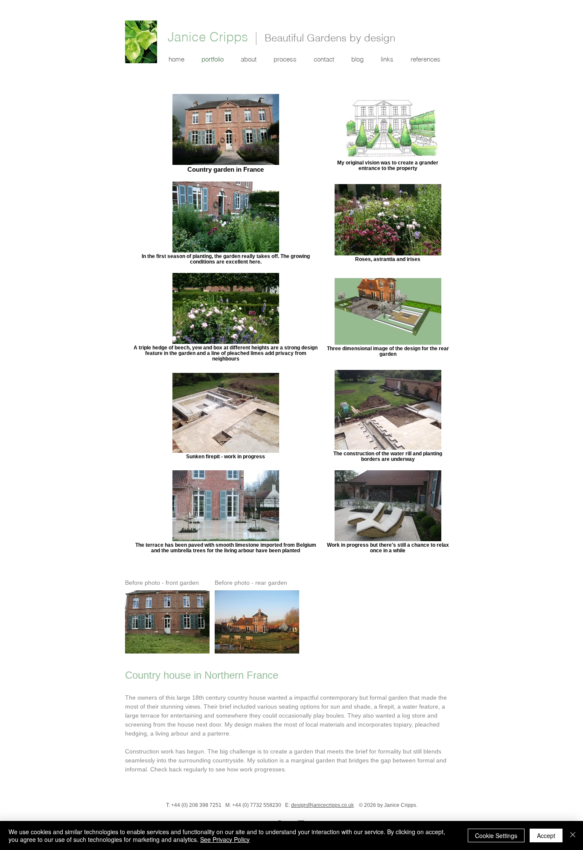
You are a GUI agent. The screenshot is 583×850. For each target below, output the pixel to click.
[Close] (573, 835)
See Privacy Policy (225, 839)
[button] (387, 59)
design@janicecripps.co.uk (322, 805)
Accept (546, 835)
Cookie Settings (496, 835)
